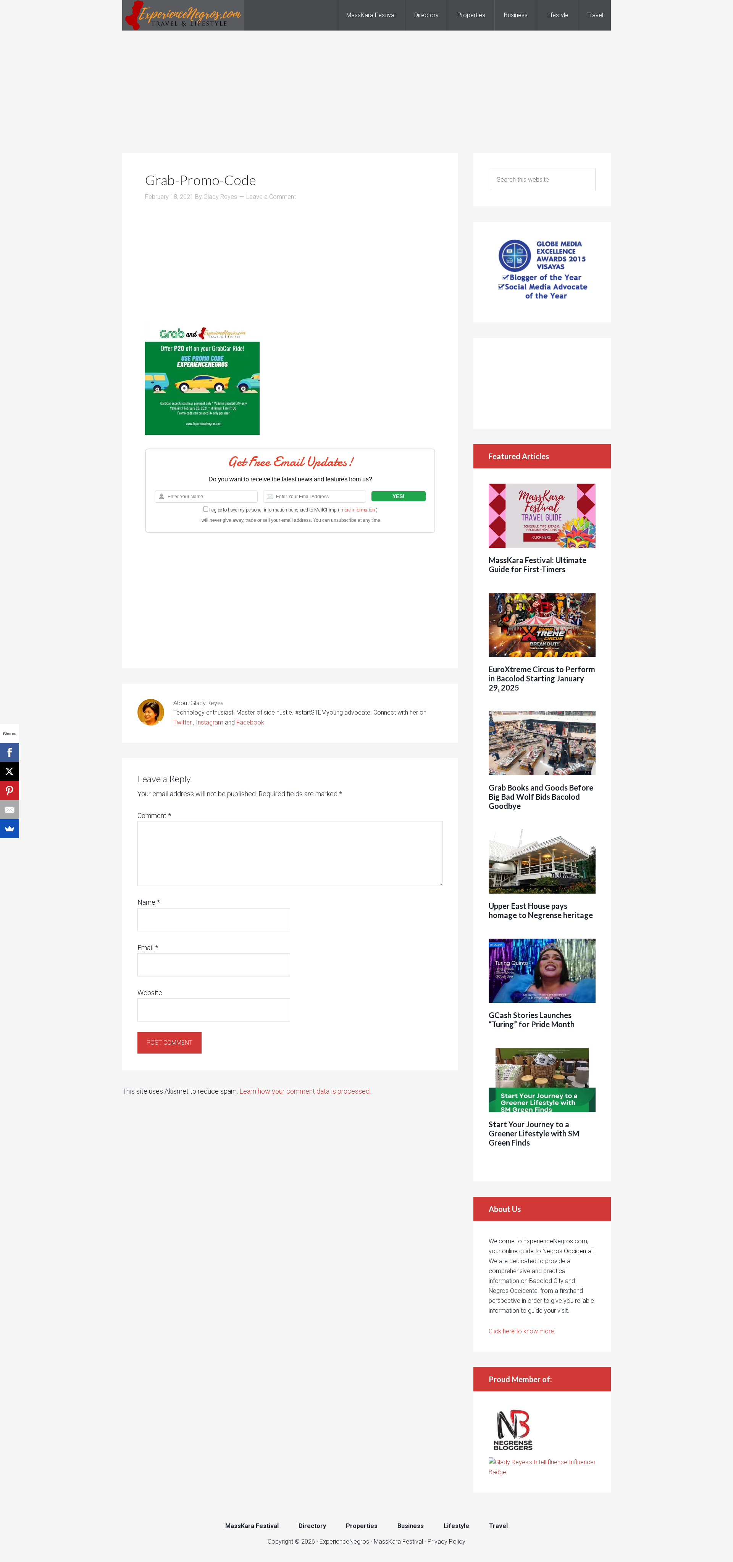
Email (147, 948)
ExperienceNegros (183, 15)
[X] (9, 771)
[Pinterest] (9, 790)
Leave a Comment (271, 196)
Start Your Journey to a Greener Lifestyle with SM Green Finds (534, 1133)
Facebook (250, 722)
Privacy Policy (446, 1541)
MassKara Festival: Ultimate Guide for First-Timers (537, 564)
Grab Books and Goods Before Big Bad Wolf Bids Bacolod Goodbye (541, 796)
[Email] (9, 809)
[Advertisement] (366, 84)
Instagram (209, 722)
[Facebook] (9, 752)
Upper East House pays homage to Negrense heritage (541, 910)
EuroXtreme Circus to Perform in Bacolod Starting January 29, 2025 (542, 678)
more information (358, 510)
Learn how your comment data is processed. (305, 1091)
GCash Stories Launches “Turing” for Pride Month (532, 1019)
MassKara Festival (398, 1541)
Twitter (183, 722)
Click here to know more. (522, 1331)
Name (148, 902)
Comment (154, 816)
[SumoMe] (9, 828)
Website (149, 993)
